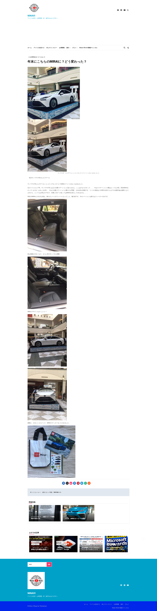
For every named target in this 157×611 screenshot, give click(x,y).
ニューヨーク (35, 544)
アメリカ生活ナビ (39, 47)
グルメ (74, 47)
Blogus (36, 606)
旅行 (68, 47)
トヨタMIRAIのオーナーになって (36, 57)
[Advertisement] (78, 32)
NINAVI (31, 15)
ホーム (30, 47)
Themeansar (43, 606)
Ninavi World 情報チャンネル (88, 47)
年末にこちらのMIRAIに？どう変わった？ (57, 61)
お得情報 (62, 47)
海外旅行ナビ (85, 544)
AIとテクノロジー (51, 47)
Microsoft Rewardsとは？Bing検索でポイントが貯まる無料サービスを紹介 (116, 549)
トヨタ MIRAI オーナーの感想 (75, 518)
